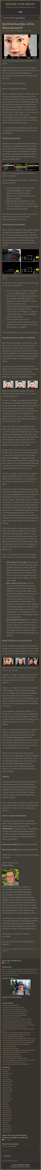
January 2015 (7, 1095)
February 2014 (7, 1110)
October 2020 (7, 1069)
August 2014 (6, 1101)
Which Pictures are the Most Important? (14, 1062)
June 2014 (6, 1105)
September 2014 (8, 1099)
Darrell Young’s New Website (11, 1005)
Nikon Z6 (24, 949)
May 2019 (6, 1077)
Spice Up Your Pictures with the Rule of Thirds (15, 1011)
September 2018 (8, 1085)
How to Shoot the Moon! (9, 1046)
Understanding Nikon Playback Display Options (16, 1064)
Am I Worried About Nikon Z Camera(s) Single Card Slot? (18, 1040)
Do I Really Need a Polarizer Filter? (12, 1056)
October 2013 (6, 1116)
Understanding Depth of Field (11, 1054)
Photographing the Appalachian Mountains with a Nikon (19, 1050)
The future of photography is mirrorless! (14, 1036)
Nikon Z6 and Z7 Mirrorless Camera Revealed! (16, 1044)
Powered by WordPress (17, 1167)
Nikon (19, 949)
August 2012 (6, 1132)
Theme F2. (28, 1167)
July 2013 (5, 1122)
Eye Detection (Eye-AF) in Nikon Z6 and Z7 (14, 1009)
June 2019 (6, 1075)
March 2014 (6, 1108)
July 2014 (5, 1103)
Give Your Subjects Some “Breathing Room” (15, 1015)
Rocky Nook (17, 905)
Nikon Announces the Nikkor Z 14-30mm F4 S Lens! (17, 1021)
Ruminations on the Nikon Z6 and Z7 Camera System (18, 1042)
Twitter (8, 936)
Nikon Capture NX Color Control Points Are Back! (16, 1034)
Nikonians (9, 889)
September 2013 (8, 1118)
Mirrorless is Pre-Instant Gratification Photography (17, 1032)
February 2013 (7, 1126)
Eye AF (8, 949)
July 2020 (6, 1071)
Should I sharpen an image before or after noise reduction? (19, 1038)
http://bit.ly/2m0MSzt (18, 89)
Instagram (26, 934)
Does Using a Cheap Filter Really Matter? (14, 1013)
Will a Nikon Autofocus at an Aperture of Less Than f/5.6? (19, 1060)
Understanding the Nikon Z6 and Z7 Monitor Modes (17, 1023)
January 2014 (7, 1112)
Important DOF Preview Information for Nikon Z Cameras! (19, 1025)
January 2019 (7, 1079)
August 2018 (6, 1087)
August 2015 (6, 1093)
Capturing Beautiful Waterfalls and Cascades (15, 1052)
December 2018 (7, 1081)
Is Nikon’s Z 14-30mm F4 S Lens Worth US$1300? (17, 1019)
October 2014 (7, 1097)
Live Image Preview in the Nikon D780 (13, 1007)
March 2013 (6, 1124)
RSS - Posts (7, 963)
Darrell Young (10, 31)
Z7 (35, 949)
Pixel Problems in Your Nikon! (11, 1048)
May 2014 (6, 1106)
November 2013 (7, 1114)
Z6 (33, 949)
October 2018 (7, 1083)
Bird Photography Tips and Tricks (12, 1017)
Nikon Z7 (29, 949)
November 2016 (7, 1089)
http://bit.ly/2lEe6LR (29, 844)
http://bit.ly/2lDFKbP (29, 849)
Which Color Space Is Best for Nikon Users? (15, 1027)
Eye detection (14, 949)
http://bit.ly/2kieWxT (18, 83)
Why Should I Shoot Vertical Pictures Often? (15, 1058)
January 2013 (7, 1128)
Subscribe (7, 1156)
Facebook (17, 934)
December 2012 (7, 1130)
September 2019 (8, 1073)
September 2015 (8, 1091)
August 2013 (6, 1120)
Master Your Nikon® (20, 4)
